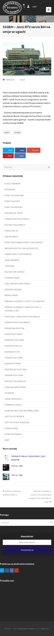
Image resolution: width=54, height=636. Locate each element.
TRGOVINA (9, 266)
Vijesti (22, 79)
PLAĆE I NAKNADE (12, 183)
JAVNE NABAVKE (11, 260)
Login (34, 6)
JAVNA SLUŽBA (11, 428)
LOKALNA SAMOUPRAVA (15, 387)
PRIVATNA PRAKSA (12, 434)
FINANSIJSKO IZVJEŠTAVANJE (18, 254)
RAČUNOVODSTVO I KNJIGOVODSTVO (21, 248)
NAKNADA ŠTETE (12, 351)
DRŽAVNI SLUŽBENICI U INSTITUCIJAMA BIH (24, 301)
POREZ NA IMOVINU (13, 207)
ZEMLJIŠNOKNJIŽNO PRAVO (17, 283)
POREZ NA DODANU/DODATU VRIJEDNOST (23, 242)
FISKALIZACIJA (11, 230)
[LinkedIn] (12, 570)
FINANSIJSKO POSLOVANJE (16, 219)
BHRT (7, 132)
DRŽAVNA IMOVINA (12, 289)
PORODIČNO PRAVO (13, 334)
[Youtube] (16, 570)
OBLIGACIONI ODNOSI (14, 271)
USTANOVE (9, 393)
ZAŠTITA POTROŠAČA (14, 416)
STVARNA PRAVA (11, 277)
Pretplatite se (27, 550)
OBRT (7, 440)
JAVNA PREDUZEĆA (13, 399)
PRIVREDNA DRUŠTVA (14, 328)
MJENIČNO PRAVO (12, 363)
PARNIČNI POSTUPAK (14, 340)
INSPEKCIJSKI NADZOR (15, 381)
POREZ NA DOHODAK (14, 195)
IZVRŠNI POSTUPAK (13, 357)
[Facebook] (7, 570)
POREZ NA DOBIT (12, 201)
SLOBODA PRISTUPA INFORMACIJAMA (21, 410)
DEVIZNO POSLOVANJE (14, 225)
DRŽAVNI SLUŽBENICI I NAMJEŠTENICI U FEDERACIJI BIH (22, 309)
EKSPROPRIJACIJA (13, 346)
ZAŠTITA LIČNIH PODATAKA (16, 422)
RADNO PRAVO (11, 295)
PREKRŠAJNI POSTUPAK (15, 369)
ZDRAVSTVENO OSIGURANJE (17, 322)
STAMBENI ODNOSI (13, 404)
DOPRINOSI (9, 189)
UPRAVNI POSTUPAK (13, 375)
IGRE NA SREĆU (11, 236)
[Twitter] (2, 570)
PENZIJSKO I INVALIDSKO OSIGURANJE (22, 316)
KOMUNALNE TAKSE (13, 213)
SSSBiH (17, 132)
